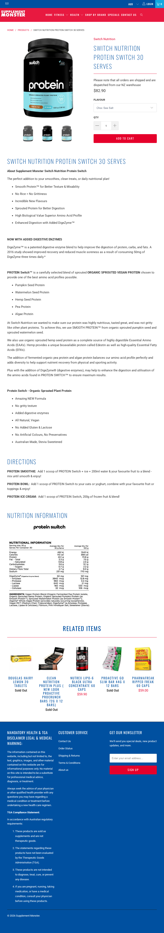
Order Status (65, 748)
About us (63, 769)
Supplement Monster (27, 915)
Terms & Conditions (69, 762)
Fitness (59, 14)
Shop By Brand (95, 14)
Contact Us (129, 14)
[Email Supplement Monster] (6, 4)
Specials (114, 14)
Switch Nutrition (104, 39)
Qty (96, 117)
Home (49, 14)
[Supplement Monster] (13, 13)
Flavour (99, 99)
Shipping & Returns (69, 755)
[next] (85, 78)
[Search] (141, 15)
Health (75, 14)
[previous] (11, 78)
